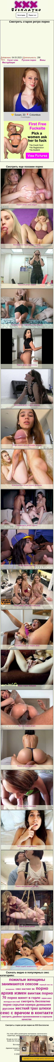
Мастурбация (8, 62)
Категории (21, 15)
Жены (42, 60)
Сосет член (12, 60)
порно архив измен (24, 990)
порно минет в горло (23, 998)
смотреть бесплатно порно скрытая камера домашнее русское (27, 1005)
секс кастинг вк (25, 988)
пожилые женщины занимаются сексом (23, 981)
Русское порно (29, 60)
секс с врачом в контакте (26, 1012)
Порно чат (32, 15)
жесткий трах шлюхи (33, 1008)
